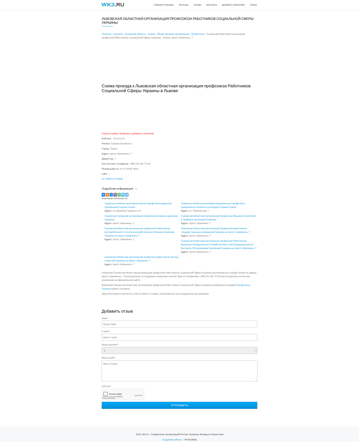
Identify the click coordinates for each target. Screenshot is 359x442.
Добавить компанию (233, 5)
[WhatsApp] (119, 195)
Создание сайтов (171, 439)
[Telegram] (127, 195)
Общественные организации (173, 33)
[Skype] (123, 195)
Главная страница (164, 5)
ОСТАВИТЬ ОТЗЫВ (112, 178)
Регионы (183, 5)
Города (197, 5)
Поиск (253, 5)
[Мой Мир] (111, 195)
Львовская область (135, 33)
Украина (118, 33)
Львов (151, 33)
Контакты (211, 5)
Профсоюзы (197, 33)
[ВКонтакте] (103, 195)
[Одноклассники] (107, 195)
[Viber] (115, 195)
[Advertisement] (184, 59)
